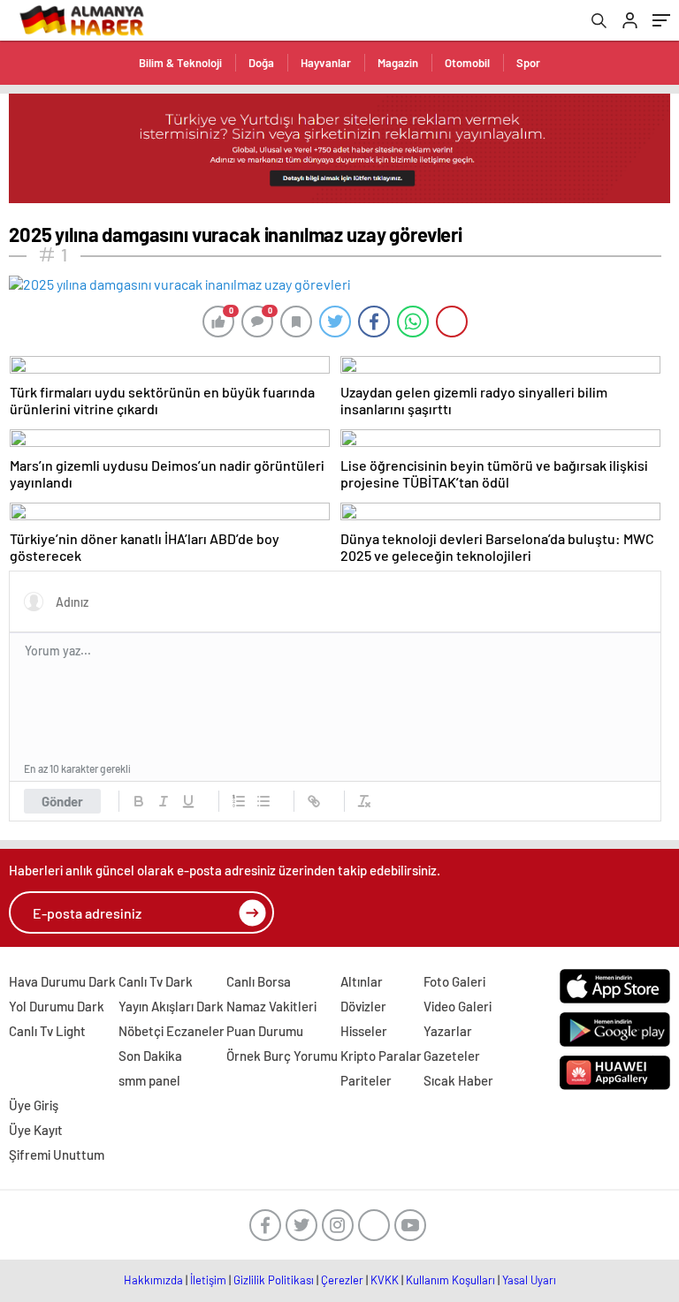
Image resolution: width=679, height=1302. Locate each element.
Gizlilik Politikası (273, 1280)
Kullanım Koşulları (450, 1280)
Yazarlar (447, 1031)
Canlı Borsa (258, 981)
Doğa (261, 63)
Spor (528, 63)
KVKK (384, 1280)
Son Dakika (150, 1056)
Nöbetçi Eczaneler (171, 1031)
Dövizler (363, 1006)
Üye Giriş (33, 1105)
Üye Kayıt (36, 1130)
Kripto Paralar (381, 1056)
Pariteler (366, 1080)
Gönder (62, 801)
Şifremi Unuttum (56, 1154)
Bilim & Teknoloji (180, 63)
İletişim (208, 1280)
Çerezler (342, 1280)
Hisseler (363, 1031)
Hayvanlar (326, 63)
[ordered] (238, 801)
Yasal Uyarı (529, 1280)
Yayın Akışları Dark (171, 1006)
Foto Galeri (454, 981)
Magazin (398, 63)
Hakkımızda (153, 1280)
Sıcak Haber (458, 1080)
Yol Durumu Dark (56, 1006)
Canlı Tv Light (47, 1031)
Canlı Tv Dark (155, 981)
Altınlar (361, 981)
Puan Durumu (264, 1031)
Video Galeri (457, 1006)
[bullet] (263, 801)
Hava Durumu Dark (62, 981)
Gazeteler (451, 1056)
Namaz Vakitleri (271, 1006)
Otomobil (467, 63)
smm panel (149, 1080)
